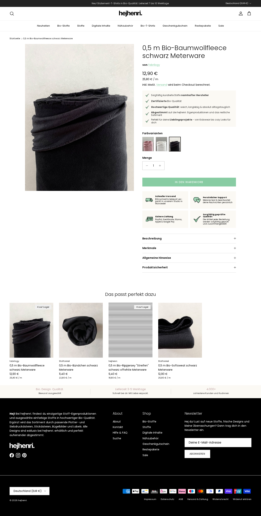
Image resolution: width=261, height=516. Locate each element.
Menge (147, 158)
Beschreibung (152, 238)
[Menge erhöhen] (161, 165)
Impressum (150, 499)
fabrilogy (154, 65)
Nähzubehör (125, 26)
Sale (221, 26)
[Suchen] (12, 13)
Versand (161, 85)
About (117, 421)
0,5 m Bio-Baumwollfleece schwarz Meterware (48, 38)
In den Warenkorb (189, 182)
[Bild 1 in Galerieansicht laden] (79, 117)
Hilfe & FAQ (120, 433)
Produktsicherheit (155, 267)
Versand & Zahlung (197, 499)
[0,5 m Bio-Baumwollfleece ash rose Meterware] (148, 144)
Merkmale (149, 248)
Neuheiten (43, 26)
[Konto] (240, 13)
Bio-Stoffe (63, 26)
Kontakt (118, 427)
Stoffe (80, 26)
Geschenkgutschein (175, 26)
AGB (181, 499)
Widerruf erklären (242, 499)
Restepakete (203, 26)
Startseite (15, 38)
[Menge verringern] (146, 165)
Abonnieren (197, 453)
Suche (117, 438)
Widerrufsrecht (220, 499)
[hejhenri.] (130, 13)
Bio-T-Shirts (148, 26)
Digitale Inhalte (101, 26)
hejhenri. (22, 500)
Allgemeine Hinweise (156, 258)
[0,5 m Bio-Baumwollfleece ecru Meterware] (161, 144)
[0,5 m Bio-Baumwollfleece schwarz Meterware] (175, 144)
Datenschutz (167, 499)
